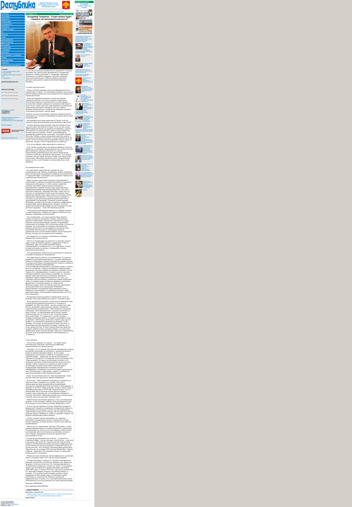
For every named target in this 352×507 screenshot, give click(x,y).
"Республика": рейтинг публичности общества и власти (87, 79)
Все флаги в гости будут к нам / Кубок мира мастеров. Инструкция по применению (84, 118)
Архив (25, 11)
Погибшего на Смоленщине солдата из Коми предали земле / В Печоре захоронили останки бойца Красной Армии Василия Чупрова (84, 48)
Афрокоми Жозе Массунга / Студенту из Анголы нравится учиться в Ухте (87, 157)
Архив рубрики (30, 497)
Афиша (85, 189)
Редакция (31, 11)
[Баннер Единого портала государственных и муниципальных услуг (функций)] (13, 120)
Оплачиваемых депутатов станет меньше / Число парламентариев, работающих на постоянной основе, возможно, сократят (83, 39)
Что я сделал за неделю (85, 55)
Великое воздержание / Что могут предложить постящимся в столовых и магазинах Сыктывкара (87, 98)
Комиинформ (6, 78)
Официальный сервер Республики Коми (12, 75)
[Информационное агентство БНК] (13, 133)
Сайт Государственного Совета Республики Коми (11, 72)
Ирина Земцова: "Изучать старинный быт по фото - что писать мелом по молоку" (50, 494)
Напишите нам (54, 11)
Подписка (39, 11)
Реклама (45, 11)
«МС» (12, 505)
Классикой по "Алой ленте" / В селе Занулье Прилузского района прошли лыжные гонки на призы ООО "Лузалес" (83, 149)
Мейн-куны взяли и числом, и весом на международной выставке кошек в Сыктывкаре (88, 184)
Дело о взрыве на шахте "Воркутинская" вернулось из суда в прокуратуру (83, 71)
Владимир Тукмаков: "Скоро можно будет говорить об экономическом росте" (87, 89)
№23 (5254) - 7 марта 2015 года (34, 492)
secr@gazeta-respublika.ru (12, 504)
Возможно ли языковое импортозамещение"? (82, 75)
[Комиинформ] (7, 125)
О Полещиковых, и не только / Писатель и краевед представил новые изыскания (87, 174)
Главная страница (16, 11)
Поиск (62, 11)
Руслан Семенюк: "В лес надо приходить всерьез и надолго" (45, 495)
